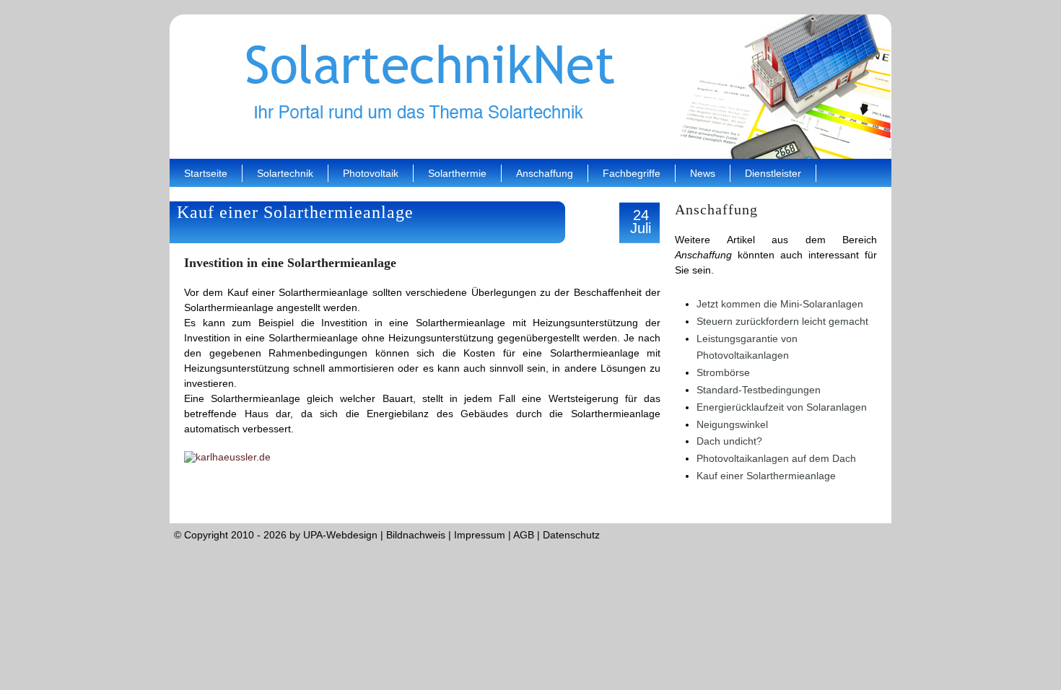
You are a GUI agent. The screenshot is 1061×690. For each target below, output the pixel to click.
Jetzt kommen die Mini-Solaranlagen (780, 304)
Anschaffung (544, 173)
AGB (523, 535)
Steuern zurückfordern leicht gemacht (782, 321)
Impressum (479, 535)
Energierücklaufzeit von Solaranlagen (782, 407)
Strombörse (723, 372)
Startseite (205, 173)
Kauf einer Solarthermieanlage (766, 475)
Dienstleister (773, 173)
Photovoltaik (370, 173)
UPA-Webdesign (340, 535)
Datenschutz (571, 535)
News (702, 173)
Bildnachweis (415, 535)
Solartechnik (285, 173)
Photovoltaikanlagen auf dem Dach (776, 458)
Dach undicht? (729, 441)
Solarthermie (457, 173)
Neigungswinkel (732, 424)
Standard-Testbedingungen (759, 390)
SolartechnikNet (530, 86)
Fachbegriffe (631, 173)
